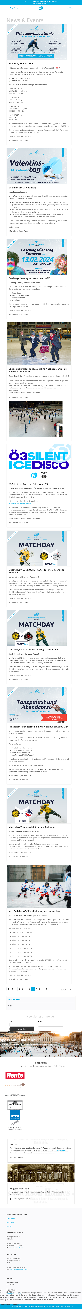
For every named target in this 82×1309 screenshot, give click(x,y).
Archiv (10, 1006)
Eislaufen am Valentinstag (22, 187)
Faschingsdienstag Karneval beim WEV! (29, 278)
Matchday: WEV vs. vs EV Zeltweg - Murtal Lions (34, 649)
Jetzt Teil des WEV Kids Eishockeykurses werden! (35, 911)
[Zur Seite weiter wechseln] (43, 989)
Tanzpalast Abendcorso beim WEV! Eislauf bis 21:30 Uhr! (38, 726)
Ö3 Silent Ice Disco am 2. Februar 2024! (29, 483)
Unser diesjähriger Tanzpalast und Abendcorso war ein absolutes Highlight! (38, 370)
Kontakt (9, 1226)
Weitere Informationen (35, 1308)
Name (11, 1021)
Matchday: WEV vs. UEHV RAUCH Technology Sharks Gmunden (36, 571)
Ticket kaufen (71, 8)
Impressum (10, 1222)
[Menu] (13, 8)
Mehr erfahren (15, 1177)
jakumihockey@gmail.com (19, 1269)
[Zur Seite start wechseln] (8, 989)
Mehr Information (16, 1157)
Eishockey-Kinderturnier (21, 63)
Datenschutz (10, 1219)
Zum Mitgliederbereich (21, 1199)
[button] (20, 503)
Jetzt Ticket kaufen (15, 1051)
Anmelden (22, 1029)
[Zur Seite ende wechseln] (47, 989)
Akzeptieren (5, 1304)
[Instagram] (28, 1)
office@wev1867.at (41, 3)
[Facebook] (25, 1)
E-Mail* (40, 1021)
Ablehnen (16, 1304)
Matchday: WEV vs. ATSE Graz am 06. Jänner (32, 826)
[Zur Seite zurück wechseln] (12, 989)
